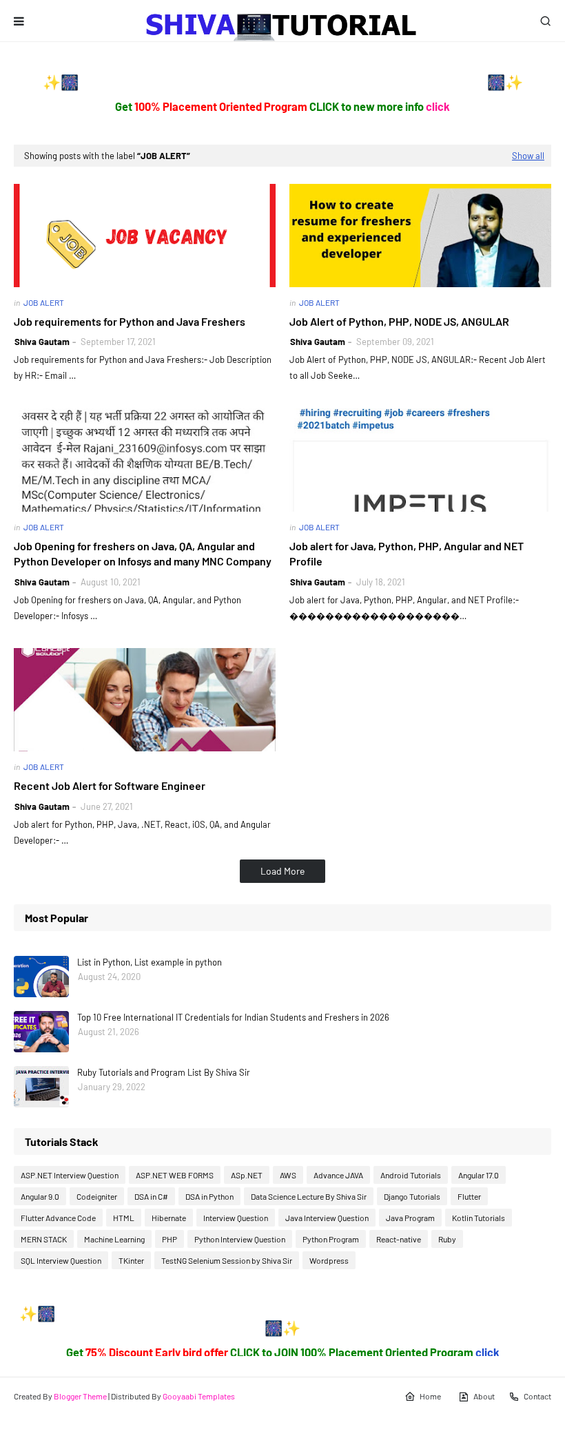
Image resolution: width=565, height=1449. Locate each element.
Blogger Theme (80, 1396)
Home (430, 1396)
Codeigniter (96, 1196)
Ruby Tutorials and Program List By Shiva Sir (163, 1072)
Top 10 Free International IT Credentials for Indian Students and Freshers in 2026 (233, 1017)
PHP (169, 1239)
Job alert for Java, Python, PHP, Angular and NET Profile (406, 553)
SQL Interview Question (61, 1260)
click (438, 106)
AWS (288, 1175)
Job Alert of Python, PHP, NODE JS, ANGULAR (399, 321)
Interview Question (235, 1217)
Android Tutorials (410, 1175)
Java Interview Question (327, 1217)
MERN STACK (44, 1239)
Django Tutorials (412, 1196)
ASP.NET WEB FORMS (175, 1175)
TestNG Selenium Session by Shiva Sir (226, 1260)
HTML (123, 1217)
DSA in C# (151, 1196)
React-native (398, 1239)
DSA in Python (209, 1196)
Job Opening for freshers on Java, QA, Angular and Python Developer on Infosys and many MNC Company (142, 553)
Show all (528, 155)
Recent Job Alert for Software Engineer (109, 785)
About (484, 1396)
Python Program (330, 1239)
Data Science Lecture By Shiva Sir (309, 1196)
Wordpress (329, 1260)
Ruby (447, 1239)
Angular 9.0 (40, 1196)
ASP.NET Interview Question (70, 1175)
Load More (282, 871)
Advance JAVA (338, 1175)
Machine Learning (114, 1239)
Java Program (410, 1217)
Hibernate (169, 1217)
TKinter (131, 1260)
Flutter (469, 1196)
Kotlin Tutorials (478, 1217)
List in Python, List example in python (149, 962)
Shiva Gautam (42, 341)
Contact (537, 1396)
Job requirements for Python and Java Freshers (129, 321)
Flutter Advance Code (58, 1217)
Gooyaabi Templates (199, 1396)
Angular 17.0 (478, 1175)
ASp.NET (247, 1175)
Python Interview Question (239, 1239)
